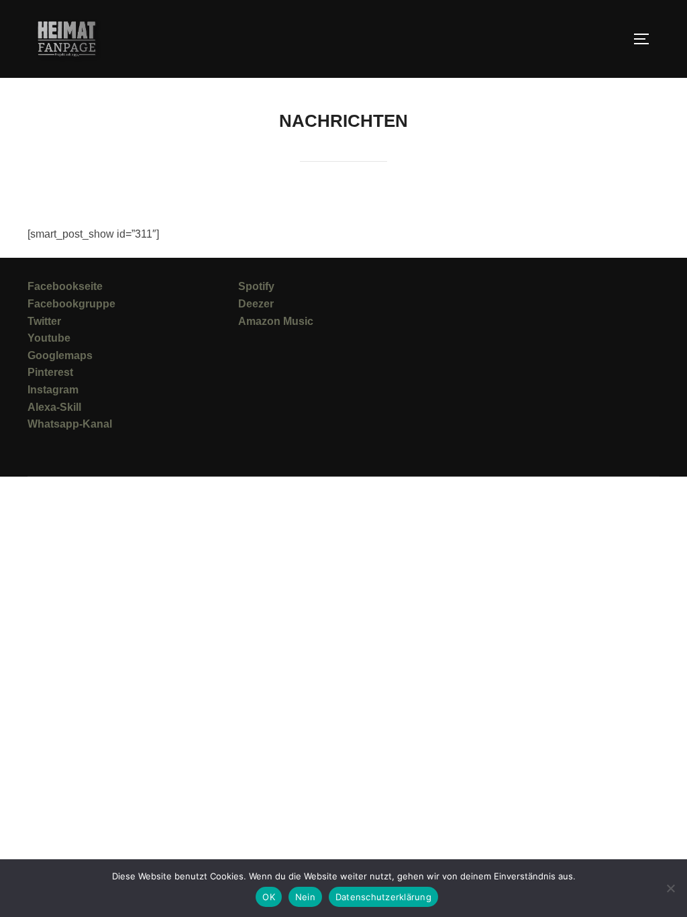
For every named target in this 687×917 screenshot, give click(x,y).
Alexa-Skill (54, 407)
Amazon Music (275, 321)
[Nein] (670, 888)
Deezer (256, 303)
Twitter (44, 321)
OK (268, 896)
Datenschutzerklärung (383, 896)
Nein (305, 896)
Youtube (49, 338)
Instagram (53, 389)
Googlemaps (60, 355)
